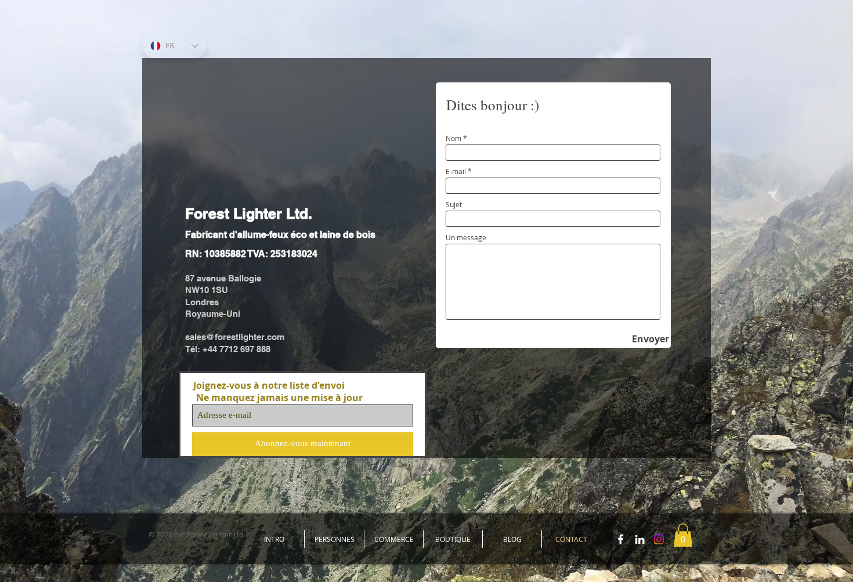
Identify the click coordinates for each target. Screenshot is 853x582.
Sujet (454, 204)
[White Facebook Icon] (620, 539)
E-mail (456, 171)
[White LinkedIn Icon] (639, 539)
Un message (466, 237)
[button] (683, 535)
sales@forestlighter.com (234, 337)
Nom (453, 138)
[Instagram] (659, 539)
